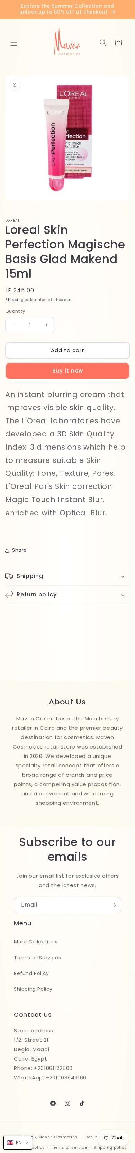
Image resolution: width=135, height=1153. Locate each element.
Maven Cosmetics (58, 1136)
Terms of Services (37, 957)
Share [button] (19, 550)
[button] (13, 42)
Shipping (14, 299)
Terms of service (69, 1147)
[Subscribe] (113, 905)
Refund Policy (31, 973)
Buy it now (67, 370)
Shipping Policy (33, 989)
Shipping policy (110, 1147)
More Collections (36, 941)
